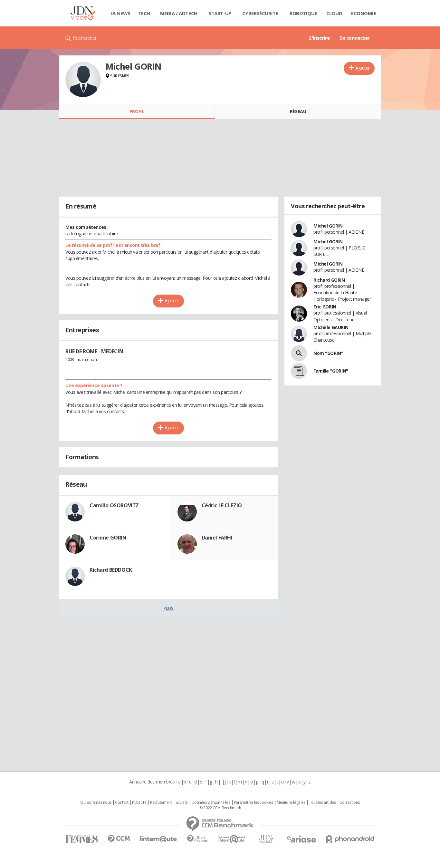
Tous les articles (322, 802)
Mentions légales (291, 802)
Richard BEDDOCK (111, 569)
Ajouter (362, 68)
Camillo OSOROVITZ (114, 505)
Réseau (298, 111)
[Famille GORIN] (299, 371)
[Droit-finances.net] (197, 839)
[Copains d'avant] (232, 839)
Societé (182, 802)
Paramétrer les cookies (253, 802)
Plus (168, 608)
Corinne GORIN (108, 537)
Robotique (303, 13)
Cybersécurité (260, 13)
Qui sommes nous (95, 802)
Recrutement (161, 802)
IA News (120, 13)
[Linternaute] (158, 839)
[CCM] (119, 839)
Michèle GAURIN (330, 327)
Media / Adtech (178, 13)
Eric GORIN (324, 307)
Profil (136, 111)
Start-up (219, 13)
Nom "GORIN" (328, 353)
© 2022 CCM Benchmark (220, 808)
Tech (144, 13)
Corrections (349, 802)
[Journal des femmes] (81, 839)
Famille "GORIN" (330, 371)
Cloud (334, 13)
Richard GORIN (329, 280)
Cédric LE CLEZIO (222, 505)
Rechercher (85, 37)
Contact (121, 802)
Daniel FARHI (217, 537)
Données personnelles (211, 802)
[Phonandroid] (350, 839)
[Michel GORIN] (83, 79)
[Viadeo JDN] (266, 839)
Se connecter (355, 37)
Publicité (139, 802)
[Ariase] (301, 838)
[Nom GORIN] (299, 353)
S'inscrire (319, 37)
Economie (363, 13)
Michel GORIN (328, 226)
